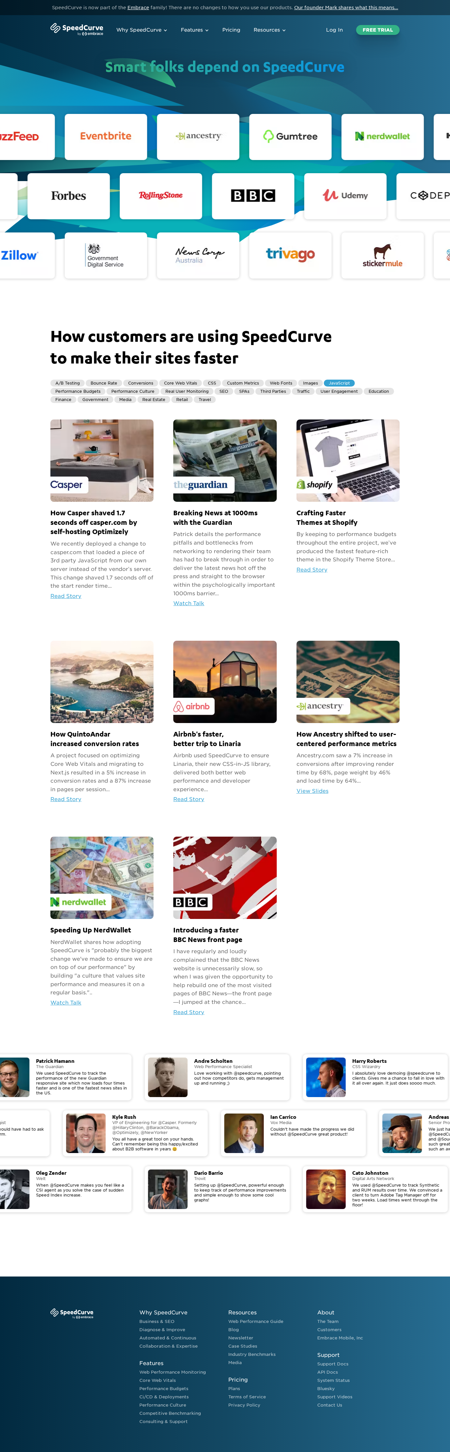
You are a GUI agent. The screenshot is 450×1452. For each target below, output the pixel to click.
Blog (233, 1329)
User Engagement (339, 391)
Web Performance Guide (255, 1321)
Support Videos (334, 1396)
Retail (182, 399)
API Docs (327, 1372)
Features (192, 30)
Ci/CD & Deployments (164, 1396)
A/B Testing (67, 383)
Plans (234, 1388)
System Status (333, 1380)
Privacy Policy (244, 1405)
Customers (329, 1329)
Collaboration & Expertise (168, 1346)
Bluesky (326, 1388)
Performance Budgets (77, 391)
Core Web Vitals (180, 383)
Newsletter (240, 1337)
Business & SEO (157, 1321)
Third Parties (273, 391)
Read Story (65, 596)
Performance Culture (133, 391)
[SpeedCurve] (76, 30)
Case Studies (242, 1346)
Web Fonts (281, 383)
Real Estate (153, 399)
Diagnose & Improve (162, 1329)
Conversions (140, 383)
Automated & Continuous (167, 1337)
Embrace (138, 7)
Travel (205, 399)
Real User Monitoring (187, 391)
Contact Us (329, 1405)
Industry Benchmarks (252, 1354)
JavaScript (339, 383)
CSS (212, 383)
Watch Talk (188, 603)
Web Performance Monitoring (172, 1372)
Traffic (303, 391)
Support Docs (333, 1363)
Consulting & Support (163, 1421)
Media (125, 399)
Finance (63, 399)
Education (379, 391)
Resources (267, 30)
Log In (334, 30)
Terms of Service (247, 1396)
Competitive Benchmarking (170, 1413)
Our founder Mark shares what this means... (346, 7)
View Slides (312, 791)
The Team (328, 1321)
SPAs (244, 391)
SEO (223, 391)
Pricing (231, 30)
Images (310, 383)
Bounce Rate (104, 383)
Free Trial (378, 30)
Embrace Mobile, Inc (340, 1337)
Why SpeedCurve (138, 30)
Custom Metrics (243, 383)
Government (95, 399)
